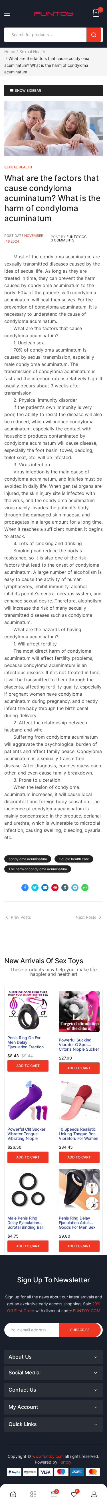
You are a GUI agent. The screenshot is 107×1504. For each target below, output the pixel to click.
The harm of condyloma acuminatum (38, 869)
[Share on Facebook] (25, 887)
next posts (86, 917)
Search (93, 35)
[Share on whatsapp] (84, 887)
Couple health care (74, 859)
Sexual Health (32, 51)
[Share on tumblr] (64, 887)
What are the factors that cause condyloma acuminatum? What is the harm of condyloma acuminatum (52, 198)
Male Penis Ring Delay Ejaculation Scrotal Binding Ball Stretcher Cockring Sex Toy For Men (25, 1223)
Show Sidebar (28, 90)
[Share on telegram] (74, 887)
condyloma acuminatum (28, 859)
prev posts (21, 917)
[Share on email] (45, 887)
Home (9, 51)
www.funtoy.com (48, 1456)
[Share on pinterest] (54, 887)
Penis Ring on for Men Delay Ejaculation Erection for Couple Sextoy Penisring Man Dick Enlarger (25, 1042)
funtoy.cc (76, 237)
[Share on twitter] (35, 887)
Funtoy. (65, 1462)
